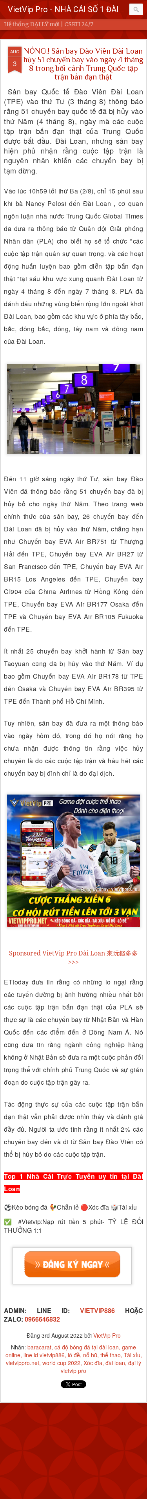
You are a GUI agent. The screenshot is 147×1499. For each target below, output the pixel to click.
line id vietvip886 (44, 1355)
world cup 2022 (61, 1363)
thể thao (110, 1355)
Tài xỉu (132, 1355)
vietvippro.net (22, 1363)
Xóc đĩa (92, 1363)
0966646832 (42, 1319)
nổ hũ (90, 1355)
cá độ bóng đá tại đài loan (86, 1347)
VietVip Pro (107, 1335)
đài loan (115, 1363)
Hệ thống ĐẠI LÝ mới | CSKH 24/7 (48, 24)
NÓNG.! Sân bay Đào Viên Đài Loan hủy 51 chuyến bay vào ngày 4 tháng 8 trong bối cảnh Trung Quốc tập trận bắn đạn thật (83, 64)
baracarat (39, 1347)
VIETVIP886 (92, 1310)
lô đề (74, 1355)
